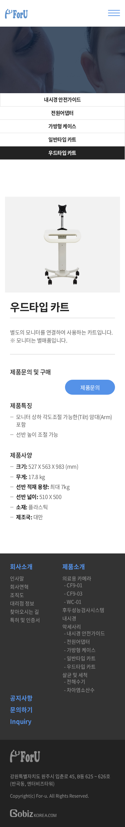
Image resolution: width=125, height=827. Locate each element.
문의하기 (21, 710)
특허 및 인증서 (25, 620)
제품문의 (90, 387)
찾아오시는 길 (24, 611)
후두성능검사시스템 (83, 610)
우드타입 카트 (62, 152)
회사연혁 (19, 586)
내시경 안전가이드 (62, 99)
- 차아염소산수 (79, 690)
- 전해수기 (74, 681)
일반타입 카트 (62, 139)
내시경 (69, 618)
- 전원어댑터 (77, 641)
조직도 (17, 595)
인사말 (17, 578)
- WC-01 (72, 601)
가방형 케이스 (62, 126)
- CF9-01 (73, 585)
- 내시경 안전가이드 (84, 633)
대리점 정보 (22, 603)
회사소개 (21, 567)
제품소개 (73, 567)
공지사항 (21, 699)
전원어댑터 (62, 112)
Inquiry (20, 722)
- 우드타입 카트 (80, 666)
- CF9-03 (73, 593)
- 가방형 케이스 (80, 650)
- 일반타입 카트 (80, 658)
